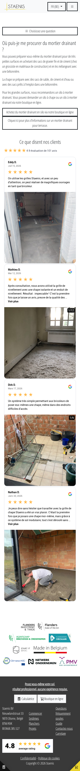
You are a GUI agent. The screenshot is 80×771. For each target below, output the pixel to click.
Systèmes (34, 718)
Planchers (34, 723)
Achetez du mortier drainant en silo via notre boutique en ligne (40, 112)
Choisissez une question (42, 31)
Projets (32, 728)
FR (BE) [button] (55, 6)
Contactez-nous (64, 728)
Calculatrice (27, 698)
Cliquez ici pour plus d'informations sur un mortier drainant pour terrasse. (40, 123)
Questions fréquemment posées (63, 713)
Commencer (35, 713)
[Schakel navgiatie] (72, 6)
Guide (59, 723)
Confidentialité (28, 758)
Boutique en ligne (53, 698)
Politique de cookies (49, 758)
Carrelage (61, 733)
